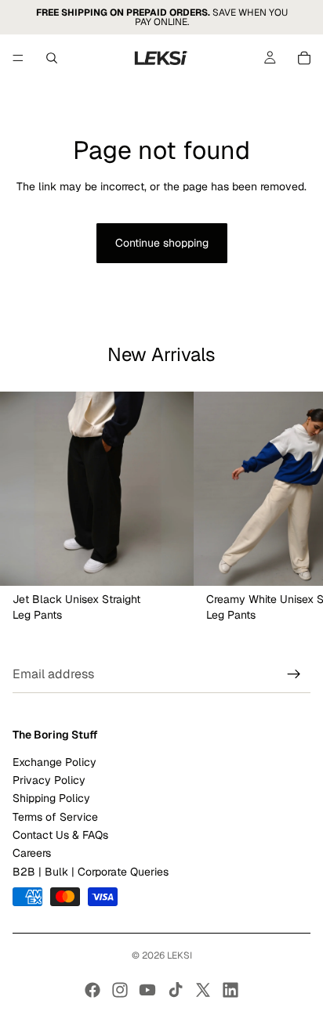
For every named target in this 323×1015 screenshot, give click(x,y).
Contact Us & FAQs (60, 835)
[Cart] (304, 58)
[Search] (51, 58)
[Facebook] (92, 990)
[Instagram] (120, 990)
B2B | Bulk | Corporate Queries (91, 872)
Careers (32, 853)
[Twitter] (203, 990)
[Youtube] (147, 990)
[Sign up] (294, 674)
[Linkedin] (230, 990)
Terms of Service (55, 816)
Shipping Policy (51, 798)
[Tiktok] (175, 990)
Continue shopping (162, 243)
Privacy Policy (49, 780)
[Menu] (18, 58)
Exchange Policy (54, 761)
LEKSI (179, 955)
